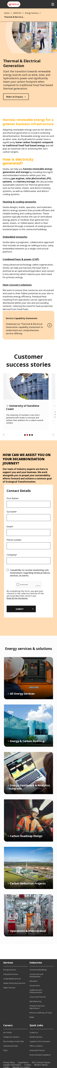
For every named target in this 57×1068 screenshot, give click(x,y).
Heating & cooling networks (19, 201)
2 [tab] (27, 435)
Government (35, 985)
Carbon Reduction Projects (28, 868)
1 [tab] (25, 435)
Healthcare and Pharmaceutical (36, 991)
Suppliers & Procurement (40, 1041)
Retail (32, 1017)
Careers (8, 1025)
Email (9, 526)
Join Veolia (7, 1032)
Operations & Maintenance (28, 915)
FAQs (5, 1050)
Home (6, 13)
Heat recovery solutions (17, 284)
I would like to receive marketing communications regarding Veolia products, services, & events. (30, 573)
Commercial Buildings (38, 969)
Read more (28, 325)
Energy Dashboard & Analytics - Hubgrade (28, 773)
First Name (12, 498)
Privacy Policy (9, 1062)
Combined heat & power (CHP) (21, 259)
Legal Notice (23, 1062)
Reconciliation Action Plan (13, 1041)
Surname (11, 511)
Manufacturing (35, 1001)
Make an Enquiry (14, 96)
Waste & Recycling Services (14, 983)
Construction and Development (36, 975)
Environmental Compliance (40, 1055)
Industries (36, 962)
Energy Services (31, 13)
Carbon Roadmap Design (28, 820)
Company (11, 554)
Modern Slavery (41, 1065)
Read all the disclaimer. (17, 598)
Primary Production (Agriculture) (37, 1007)
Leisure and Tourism (38, 997)
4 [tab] (32, 435)
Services (8, 962)
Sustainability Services (12, 978)
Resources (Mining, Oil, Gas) (41, 1012)
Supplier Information (12, 1065)
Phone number (14, 540)
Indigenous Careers (11, 1037)
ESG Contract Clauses (41, 1062)
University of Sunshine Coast (26, 386)
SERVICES (17, 13)
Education (34, 981)
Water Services (9, 987)
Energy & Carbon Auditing (28, 725)
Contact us (34, 1032)
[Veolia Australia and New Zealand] (14, 4)
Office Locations (36, 1046)
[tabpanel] (26, 401)
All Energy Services (28, 678)
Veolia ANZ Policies (37, 1050)
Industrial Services (10, 974)
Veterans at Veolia (10, 1046)
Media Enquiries (36, 1037)
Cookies (27, 1065)
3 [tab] (29, 435)
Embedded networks (15, 236)
